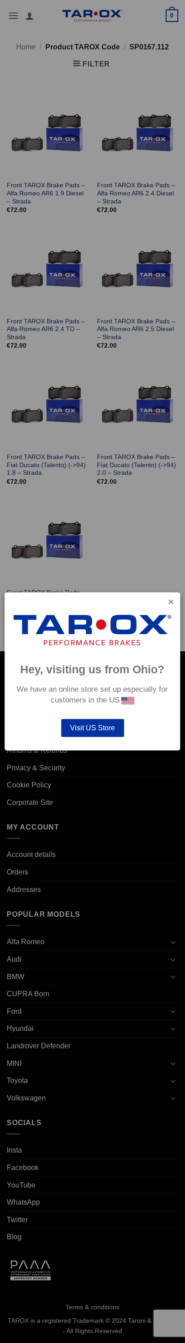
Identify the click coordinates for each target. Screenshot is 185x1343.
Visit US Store (92, 728)
